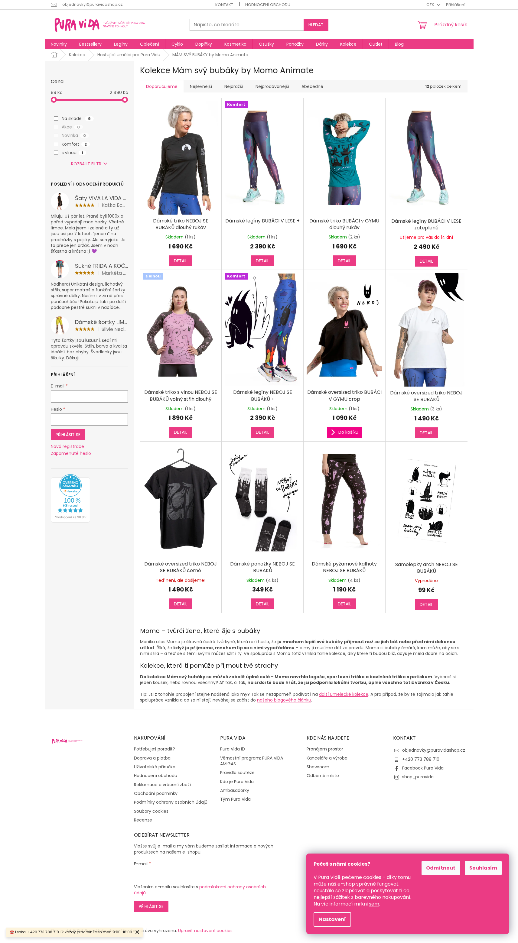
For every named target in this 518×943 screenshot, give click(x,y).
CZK (430, 5)
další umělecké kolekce (343, 694)
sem (374, 903)
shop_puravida (418, 777)
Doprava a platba (152, 758)
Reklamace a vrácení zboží (162, 785)
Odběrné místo (323, 776)
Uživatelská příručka (154, 767)
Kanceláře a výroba (327, 758)
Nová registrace (67, 446)
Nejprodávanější (272, 86)
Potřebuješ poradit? (154, 749)
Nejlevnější (201, 86)
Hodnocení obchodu (267, 5)
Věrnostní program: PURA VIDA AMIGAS (251, 761)
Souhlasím (483, 867)
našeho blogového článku (284, 700)
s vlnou (72, 153)
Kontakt (224, 5)
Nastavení (332, 919)
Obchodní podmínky (156, 793)
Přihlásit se (68, 435)
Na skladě (76, 118)
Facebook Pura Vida (423, 768)
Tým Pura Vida (235, 799)
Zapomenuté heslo (71, 453)
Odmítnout (440, 867)
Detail (180, 261)
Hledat (316, 25)
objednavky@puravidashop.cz (433, 750)
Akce (71, 127)
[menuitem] (59, 44)
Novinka (74, 135)
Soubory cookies (151, 811)
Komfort (74, 144)
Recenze (143, 820)
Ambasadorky (234, 790)
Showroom (318, 767)
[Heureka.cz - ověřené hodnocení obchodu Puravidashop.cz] (70, 498)
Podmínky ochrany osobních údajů (170, 802)
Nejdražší (233, 86)
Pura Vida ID (232, 749)
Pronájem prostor (325, 749)
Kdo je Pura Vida (237, 782)
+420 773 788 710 (420, 759)
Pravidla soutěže (237, 773)
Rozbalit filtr (86, 164)
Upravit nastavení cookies (205, 931)
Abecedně (312, 86)
